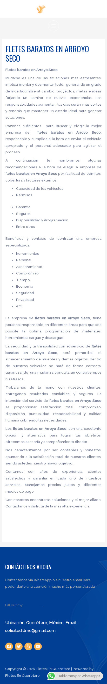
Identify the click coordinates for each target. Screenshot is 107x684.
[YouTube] (38, 646)
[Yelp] (28, 646)
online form (33, 605)
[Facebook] (9, 646)
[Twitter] (19, 646)
